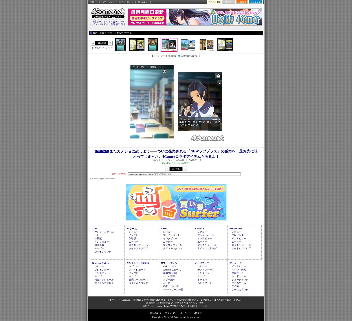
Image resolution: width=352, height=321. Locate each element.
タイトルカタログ (138, 248)
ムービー (99, 248)
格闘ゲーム (238, 273)
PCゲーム (131, 228)
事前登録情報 (170, 273)
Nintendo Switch (100, 263)
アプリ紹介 (169, 279)
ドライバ (202, 279)
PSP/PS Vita (235, 228)
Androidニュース (172, 269)
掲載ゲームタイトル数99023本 (108, 21)
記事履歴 (242, 2)
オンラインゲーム (104, 231)
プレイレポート (171, 235)
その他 (235, 286)
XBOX (164, 228)
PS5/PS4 (199, 228)
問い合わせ (143, 2)
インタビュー (102, 241)
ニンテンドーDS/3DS (137, 263)
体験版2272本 (118, 24)
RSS (92, 2)
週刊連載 (99, 245)
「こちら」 (193, 303)
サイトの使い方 (126, 2)
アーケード (235, 263)
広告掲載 (197, 313)
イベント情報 (239, 269)
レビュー (99, 235)
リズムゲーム (239, 283)
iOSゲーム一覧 (171, 286)
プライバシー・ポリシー (177, 313)
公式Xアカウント (106, 2)
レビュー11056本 (99, 24)
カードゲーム (239, 276)
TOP (94, 228)
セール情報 (169, 276)
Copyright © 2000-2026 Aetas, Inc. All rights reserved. (176, 317)
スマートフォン (169, 263)
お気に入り (228, 2)
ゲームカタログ (240, 289)
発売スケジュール (138, 245)
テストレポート (205, 269)
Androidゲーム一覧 (173, 289)
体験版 (98, 238)
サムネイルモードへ (104, 48)
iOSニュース (169, 266)
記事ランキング (103, 251)
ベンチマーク (204, 283)
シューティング (240, 279)
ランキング (255, 2)
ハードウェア (202, 263)
